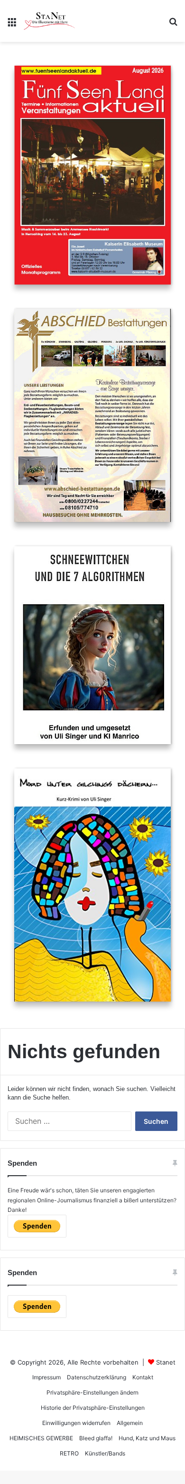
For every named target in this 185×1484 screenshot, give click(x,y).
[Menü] (12, 24)
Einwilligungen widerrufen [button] (76, 1422)
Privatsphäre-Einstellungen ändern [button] (92, 1392)
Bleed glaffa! (95, 1438)
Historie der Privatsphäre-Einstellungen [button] (93, 1407)
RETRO (69, 1453)
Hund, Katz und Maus (147, 1438)
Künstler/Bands (105, 1453)
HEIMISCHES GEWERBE (41, 1438)
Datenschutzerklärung (96, 1377)
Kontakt (142, 1377)
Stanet (166, 1362)
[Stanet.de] (49, 21)
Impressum (46, 1377)
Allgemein (130, 1422)
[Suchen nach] (173, 24)
